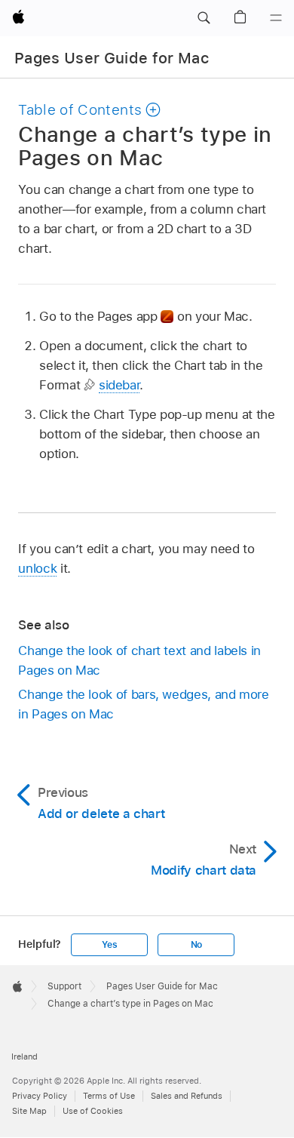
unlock (37, 568)
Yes (109, 945)
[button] (203, 18)
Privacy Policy (39, 1095)
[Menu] (276, 18)
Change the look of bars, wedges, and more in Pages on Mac (143, 704)
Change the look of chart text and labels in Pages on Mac (139, 660)
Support (64, 986)
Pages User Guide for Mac (111, 58)
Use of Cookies (93, 1111)
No (197, 945)
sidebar (119, 384)
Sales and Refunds (186, 1095)
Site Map (29, 1111)
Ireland (24, 1056)
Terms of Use (109, 1095)
